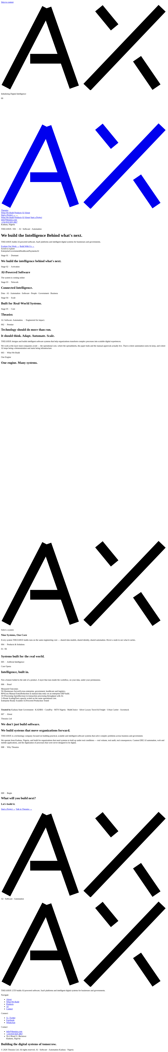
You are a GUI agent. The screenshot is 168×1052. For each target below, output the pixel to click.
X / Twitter (10, 1018)
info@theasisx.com (9, 220)
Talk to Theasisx (24, 809)
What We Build (7, 213)
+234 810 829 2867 (9, 222)
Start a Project (8, 215)
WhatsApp (10, 1022)
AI (23, 213)
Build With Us (27, 246)
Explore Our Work (10, 246)
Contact (9, 1009)
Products (18, 213)
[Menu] (17, 215)
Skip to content (7, 2)
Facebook (10, 1020)
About (27, 213)
